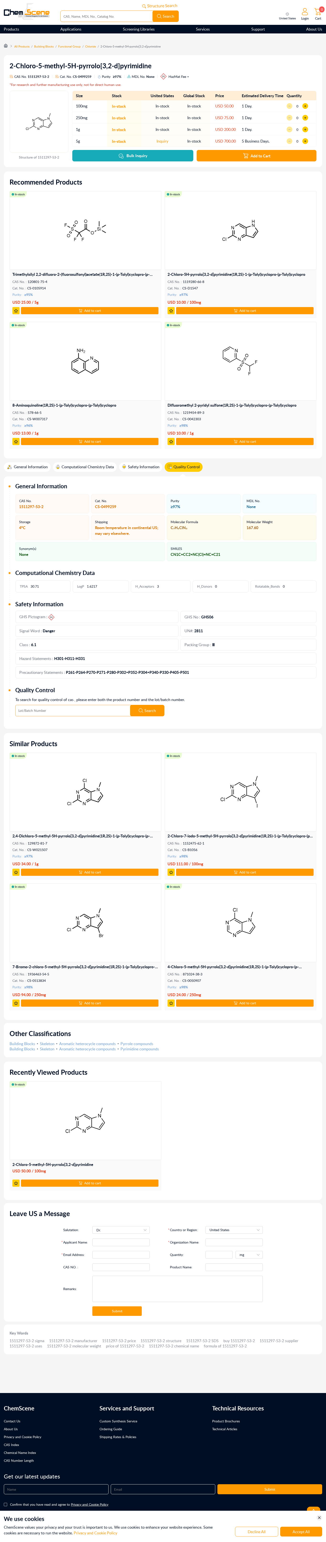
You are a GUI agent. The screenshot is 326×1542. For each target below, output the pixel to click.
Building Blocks (44, 46)
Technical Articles (224, 1429)
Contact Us (12, 1421)
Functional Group (69, 46)
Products (11, 29)
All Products (22, 46)
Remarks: (70, 1289)
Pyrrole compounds (137, 1043)
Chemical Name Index (20, 1452)
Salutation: (71, 1230)
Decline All (257, 1531)
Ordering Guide (111, 1429)
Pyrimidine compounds (140, 1049)
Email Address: (74, 1254)
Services (203, 29)
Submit (117, 1311)
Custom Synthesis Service (118, 1421)
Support (258, 29)
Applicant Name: (75, 1242)
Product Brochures (226, 1421)
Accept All (301, 1531)
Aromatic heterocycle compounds (87, 1043)
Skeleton (47, 1043)
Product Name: (181, 1267)
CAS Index (11, 1444)
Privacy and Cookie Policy (22, 1437)
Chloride (90, 46)
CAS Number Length (19, 1460)
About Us (314, 29)
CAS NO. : (70, 1267)
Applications (70, 29)
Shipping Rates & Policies (118, 1437)
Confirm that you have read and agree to (59, 1504)
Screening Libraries (139, 29)
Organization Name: (184, 1242)
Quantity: (177, 1254)
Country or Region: (184, 1230)
